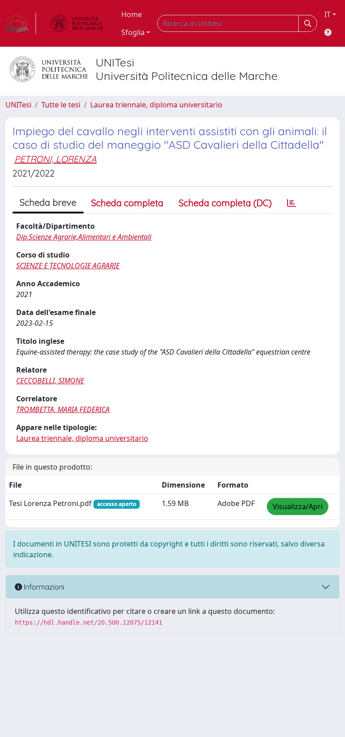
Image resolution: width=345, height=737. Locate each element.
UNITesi (18, 105)
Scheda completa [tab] (127, 203)
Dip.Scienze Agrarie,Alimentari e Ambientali (83, 237)
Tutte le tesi (60, 105)
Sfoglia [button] (133, 32)
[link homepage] (20, 23)
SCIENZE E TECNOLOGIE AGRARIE (67, 266)
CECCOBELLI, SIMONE (50, 381)
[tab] (291, 203)
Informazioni (43, 586)
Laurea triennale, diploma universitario (156, 105)
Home (131, 14)
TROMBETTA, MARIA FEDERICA (63, 409)
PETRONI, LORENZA (55, 158)
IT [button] (327, 14)
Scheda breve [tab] (48, 202)
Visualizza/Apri (298, 506)
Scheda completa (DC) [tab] (225, 203)
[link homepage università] (77, 23)
